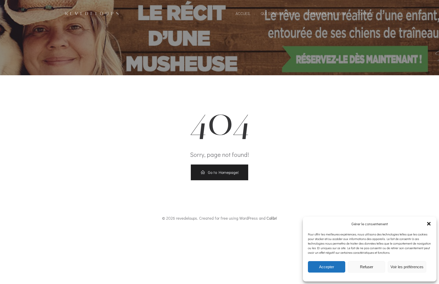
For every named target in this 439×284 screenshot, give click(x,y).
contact (365, 13)
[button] (428, 223)
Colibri (271, 218)
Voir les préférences (407, 267)
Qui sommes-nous (278, 13)
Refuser (366, 267)
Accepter (326, 267)
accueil (243, 13)
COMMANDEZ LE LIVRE (326, 13)
